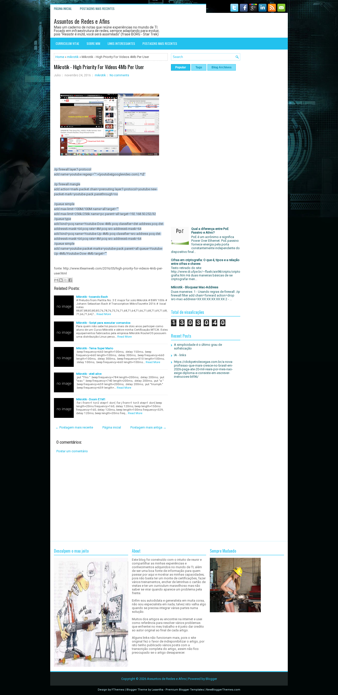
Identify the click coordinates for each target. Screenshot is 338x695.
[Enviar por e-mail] (56, 280)
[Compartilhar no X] (65, 280)
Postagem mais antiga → (148, 427)
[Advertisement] (111, 497)
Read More (104, 314)
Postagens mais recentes (97, 8)
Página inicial (63, 8)
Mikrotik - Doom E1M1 (91, 399)
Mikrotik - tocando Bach (92, 296)
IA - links (180, 355)
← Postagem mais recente (74, 427)
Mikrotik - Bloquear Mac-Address (194, 287)
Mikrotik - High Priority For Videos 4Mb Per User (99, 66)
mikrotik (73, 57)
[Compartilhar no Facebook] (70, 280)
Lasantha (157, 689)
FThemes (118, 689)
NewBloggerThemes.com (223, 689)
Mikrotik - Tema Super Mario (94, 348)
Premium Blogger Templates (185, 689)
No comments (119, 75)
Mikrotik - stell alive (88, 373)
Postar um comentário (72, 451)
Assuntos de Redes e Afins (82, 21)
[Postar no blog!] (60, 280)
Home (59, 57)
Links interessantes (121, 43)
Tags (198, 67)
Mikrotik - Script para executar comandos (103, 322)
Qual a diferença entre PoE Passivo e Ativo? (210, 230)
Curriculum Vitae (67, 43)
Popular (180, 67)
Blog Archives (222, 67)
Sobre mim (93, 43)
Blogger (211, 679)
